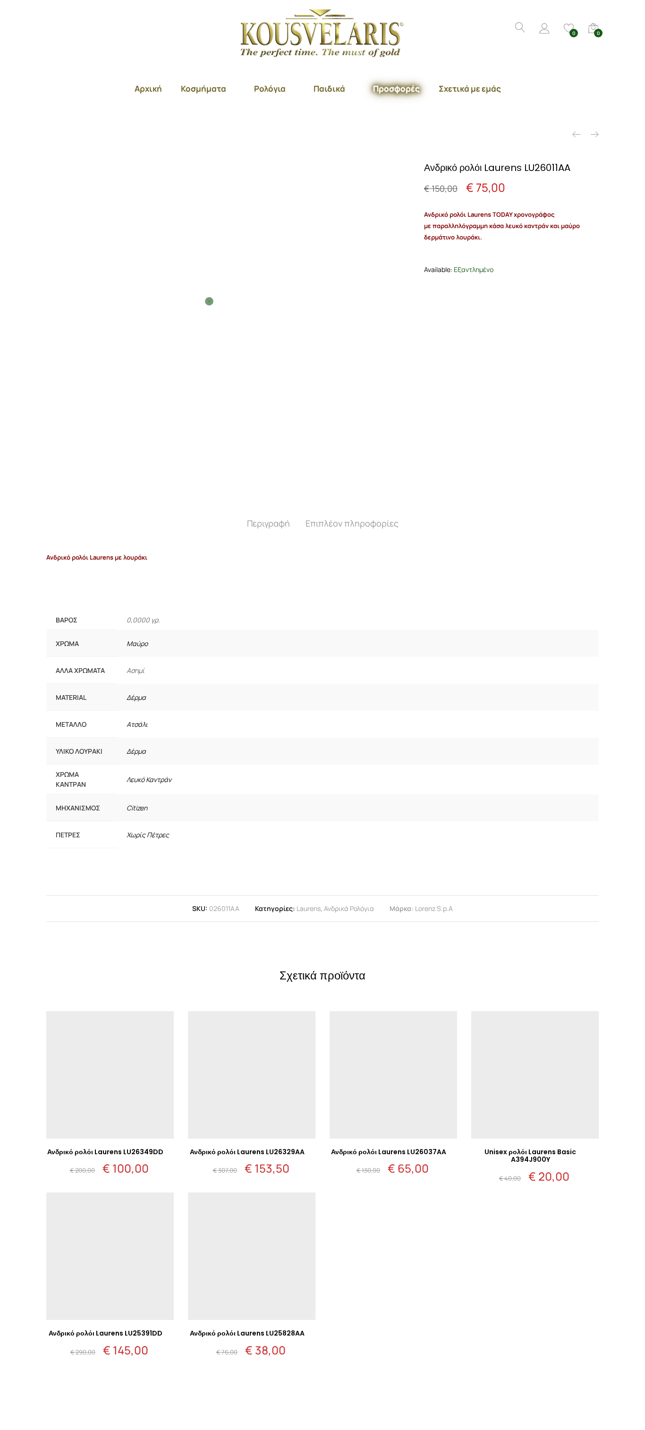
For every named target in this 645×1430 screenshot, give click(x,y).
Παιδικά (329, 88)
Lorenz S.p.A (434, 908)
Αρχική (148, 88)
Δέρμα (136, 697)
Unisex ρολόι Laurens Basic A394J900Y (530, 1156)
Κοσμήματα (203, 88)
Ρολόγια (270, 88)
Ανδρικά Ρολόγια (349, 908)
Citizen (137, 807)
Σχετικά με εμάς (470, 88)
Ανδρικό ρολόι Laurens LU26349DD (105, 1152)
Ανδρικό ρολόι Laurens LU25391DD (105, 1333)
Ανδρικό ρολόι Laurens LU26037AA (388, 1152)
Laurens (309, 908)
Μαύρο (137, 643)
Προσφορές (396, 88)
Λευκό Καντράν (149, 779)
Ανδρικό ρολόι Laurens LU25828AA (247, 1333)
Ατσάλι (137, 724)
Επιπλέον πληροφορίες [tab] (352, 523)
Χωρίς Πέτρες (148, 834)
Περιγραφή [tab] (268, 523)
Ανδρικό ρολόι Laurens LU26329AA (247, 1152)
